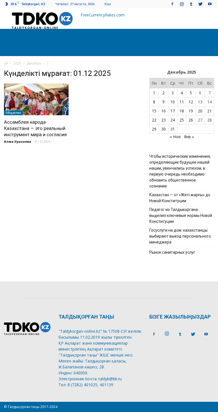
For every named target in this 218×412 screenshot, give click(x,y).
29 (154, 129)
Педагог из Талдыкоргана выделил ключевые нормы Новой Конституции (180, 215)
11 (181, 101)
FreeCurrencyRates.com (103, 15)
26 (190, 120)
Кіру (107, 4)
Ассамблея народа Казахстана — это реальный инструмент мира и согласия (35, 128)
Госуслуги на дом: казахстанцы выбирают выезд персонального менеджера (180, 236)
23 (163, 120)
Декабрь (34, 63)
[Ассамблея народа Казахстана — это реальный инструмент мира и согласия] (36, 99)
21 (209, 111)
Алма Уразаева (17, 141)
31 (172, 129)
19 (190, 111)
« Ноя (175, 136)
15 (154, 111)
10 (172, 101)
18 (181, 111)
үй (6, 63)
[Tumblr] (191, 4)
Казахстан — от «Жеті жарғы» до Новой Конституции (179, 198)
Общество (13, 113)
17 (172, 111)
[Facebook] (172, 4)
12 (190, 101)
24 (172, 120)
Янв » (189, 136)
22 (154, 120)
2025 (17, 63)
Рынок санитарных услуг (172, 252)
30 (163, 129)
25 (181, 120)
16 (163, 111)
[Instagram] (181, 4)
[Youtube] (210, 4)
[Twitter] (200, 4)
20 (200, 111)
